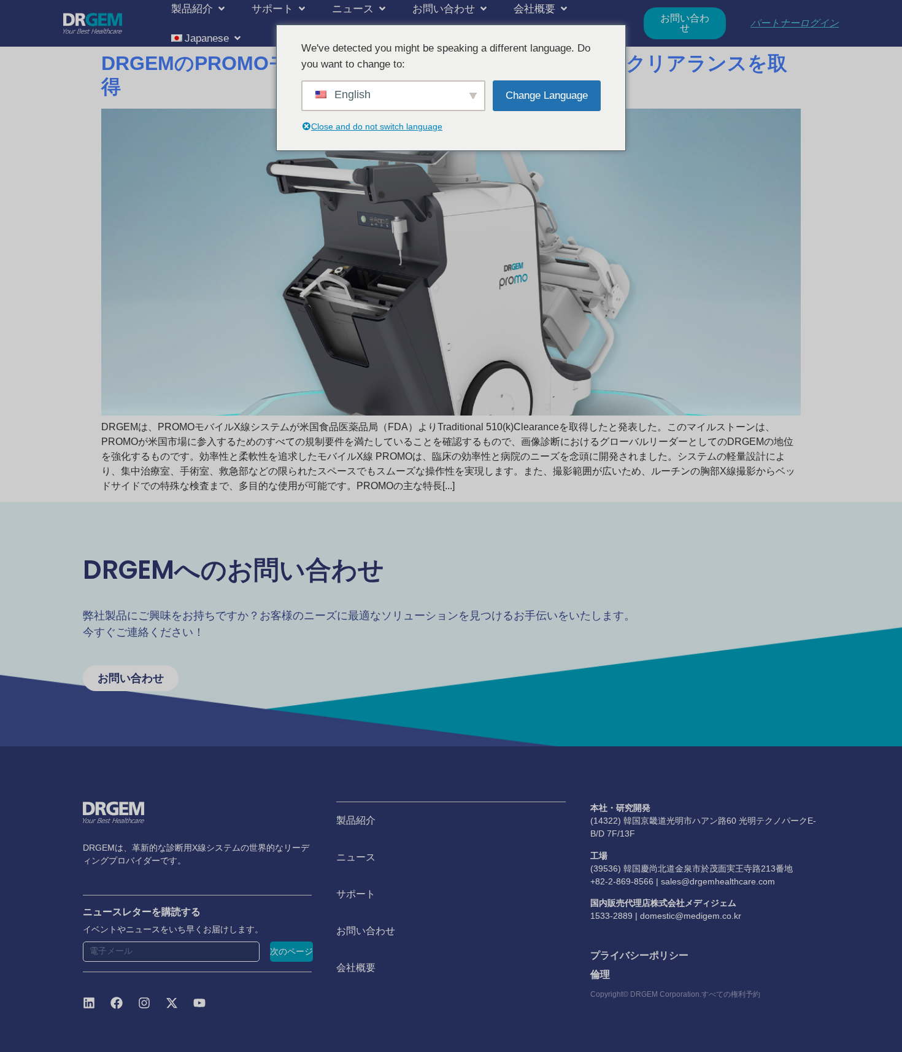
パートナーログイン (794, 23)
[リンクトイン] (89, 1003)
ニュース (356, 857)
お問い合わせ (365, 931)
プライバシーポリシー (639, 955)
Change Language (547, 95)
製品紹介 (356, 820)
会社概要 (356, 967)
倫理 (600, 974)
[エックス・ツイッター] (172, 1003)
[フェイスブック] (116, 1003)
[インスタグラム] (144, 1003)
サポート (356, 894)
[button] (199, 8)
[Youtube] (199, 1003)
